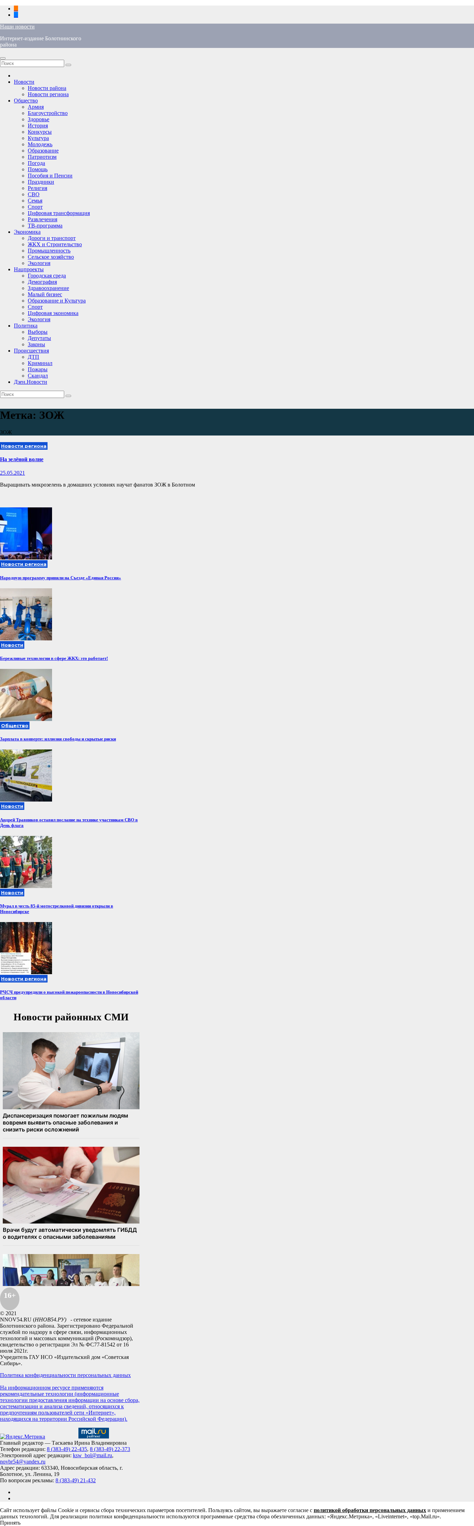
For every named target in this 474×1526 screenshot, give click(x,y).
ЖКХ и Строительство (55, 244)
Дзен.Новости (30, 382)
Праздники (41, 182)
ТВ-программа (45, 226)
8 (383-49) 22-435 (67, 1449)
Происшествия (31, 351)
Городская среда (47, 276)
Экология (39, 263)
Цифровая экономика (53, 313)
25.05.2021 (12, 473)
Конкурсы (40, 132)
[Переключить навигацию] (3, 58)
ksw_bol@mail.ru (92, 1455)
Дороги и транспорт (52, 238)
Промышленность (49, 251)
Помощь (38, 169)
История (38, 125)
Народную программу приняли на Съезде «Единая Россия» (60, 577)
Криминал (40, 363)
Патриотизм (42, 157)
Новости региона (48, 94)
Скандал (38, 376)
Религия (37, 188)
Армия (36, 107)
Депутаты (39, 338)
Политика (25, 326)
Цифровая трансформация (59, 213)
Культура (38, 138)
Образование (43, 151)
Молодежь (40, 144)
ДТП (33, 357)
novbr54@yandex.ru (22, 1462)
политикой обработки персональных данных (370, 1510)
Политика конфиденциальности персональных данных (65, 1375)
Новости (24, 82)
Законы (36, 344)
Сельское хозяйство (51, 257)
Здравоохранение (48, 288)
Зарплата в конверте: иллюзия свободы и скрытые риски (58, 738)
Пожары (38, 369)
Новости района (47, 88)
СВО (34, 194)
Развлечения (42, 219)
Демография (42, 282)
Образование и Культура (57, 301)
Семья (35, 201)
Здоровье (38, 119)
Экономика (27, 232)
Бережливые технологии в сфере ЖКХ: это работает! (54, 658)
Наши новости (17, 27)
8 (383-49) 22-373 (110, 1449)
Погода (36, 163)
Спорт (35, 207)
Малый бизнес (45, 294)
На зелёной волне (21, 459)
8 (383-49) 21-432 (76, 1480)
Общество (26, 100)
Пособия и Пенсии (50, 176)
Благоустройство (48, 113)
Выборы (38, 332)
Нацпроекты (29, 269)
